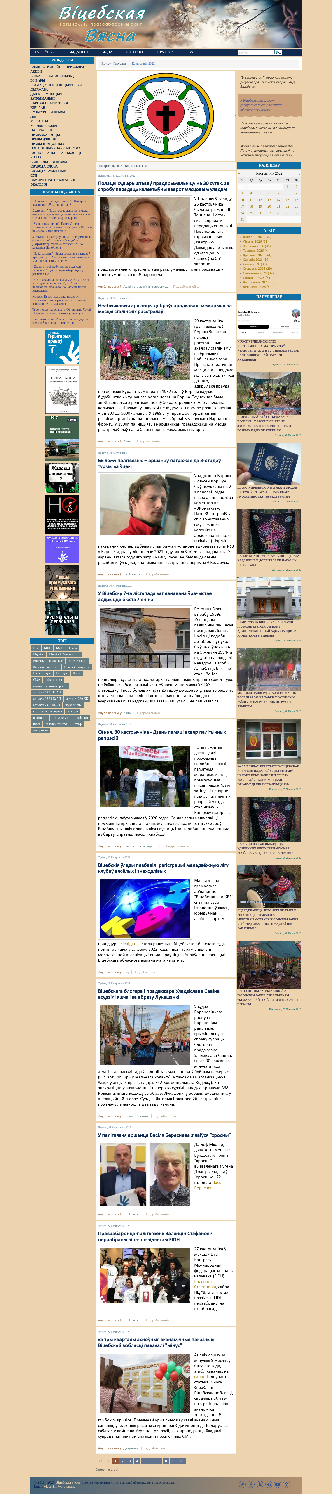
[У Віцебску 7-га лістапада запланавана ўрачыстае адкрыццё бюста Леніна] (145, 637)
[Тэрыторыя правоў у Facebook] (62, 347)
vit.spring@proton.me (59, 1486)
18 (251, 206)
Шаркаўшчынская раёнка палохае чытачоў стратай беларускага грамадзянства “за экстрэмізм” (267, 492)
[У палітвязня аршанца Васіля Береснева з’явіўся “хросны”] (145, 1174)
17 (242, 206)
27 (269, 213)
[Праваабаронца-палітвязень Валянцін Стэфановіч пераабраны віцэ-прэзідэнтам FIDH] (145, 1275)
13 (269, 200)
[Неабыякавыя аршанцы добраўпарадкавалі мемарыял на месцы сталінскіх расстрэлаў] (145, 350)
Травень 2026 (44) (257, 251)
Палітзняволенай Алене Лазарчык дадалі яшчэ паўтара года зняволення (60, 320)
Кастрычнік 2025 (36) (259, 282)
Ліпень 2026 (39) (256, 241)
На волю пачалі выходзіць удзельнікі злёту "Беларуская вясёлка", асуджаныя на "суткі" (265, 848)
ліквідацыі (130, 944)
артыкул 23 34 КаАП (47, 698)
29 (287, 213)
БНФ (47, 648)
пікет (36, 724)
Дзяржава (131, 1448)
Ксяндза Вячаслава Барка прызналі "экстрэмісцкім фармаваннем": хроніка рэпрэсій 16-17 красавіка (59, 300)
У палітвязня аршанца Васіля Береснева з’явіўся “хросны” (164, 1135)
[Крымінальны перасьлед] (62, 618)
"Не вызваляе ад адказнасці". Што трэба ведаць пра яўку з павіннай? (59, 202)
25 (251, 213)
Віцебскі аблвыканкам (64, 654)
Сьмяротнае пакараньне (142, 846)
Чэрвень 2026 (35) (257, 246)
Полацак (62, 673)
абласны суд (54, 679)
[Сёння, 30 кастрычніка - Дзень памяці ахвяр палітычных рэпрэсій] (145, 776)
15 (287, 200)
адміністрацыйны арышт (50, 686)
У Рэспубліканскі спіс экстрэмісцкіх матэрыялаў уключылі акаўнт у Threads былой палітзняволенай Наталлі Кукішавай (268, 350)
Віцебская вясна (68, 1482)
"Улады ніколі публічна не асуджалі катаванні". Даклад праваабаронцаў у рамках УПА (57, 270)
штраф (77, 724)
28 (278, 213)
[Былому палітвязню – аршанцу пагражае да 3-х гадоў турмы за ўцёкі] (145, 504)
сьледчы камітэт (56, 724)
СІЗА (36, 679)
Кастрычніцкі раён (45, 667)
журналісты (73, 705)
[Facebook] (251, 1484)
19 (260, 206)
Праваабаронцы (136, 1116)
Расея (76, 673)
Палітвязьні (132, 574)
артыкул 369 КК (77, 698)
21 (278, 206)
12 (260, 200)
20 (269, 206)
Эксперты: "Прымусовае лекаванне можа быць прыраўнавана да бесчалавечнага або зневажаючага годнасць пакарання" (61, 214)
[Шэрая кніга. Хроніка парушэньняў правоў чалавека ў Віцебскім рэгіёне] (62, 390)
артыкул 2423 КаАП (46, 705)
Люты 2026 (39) (255, 264)
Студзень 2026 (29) (257, 269)
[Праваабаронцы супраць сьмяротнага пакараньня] (62, 514)
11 (251, 200)
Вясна (110, 35)
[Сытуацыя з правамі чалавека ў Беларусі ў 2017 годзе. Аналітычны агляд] (62, 549)
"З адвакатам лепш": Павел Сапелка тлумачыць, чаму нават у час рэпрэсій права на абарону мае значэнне (62, 227)
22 (287, 206)
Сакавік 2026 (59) (256, 260)
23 (296, 206)
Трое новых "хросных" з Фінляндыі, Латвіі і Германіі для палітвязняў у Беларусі (61, 311)
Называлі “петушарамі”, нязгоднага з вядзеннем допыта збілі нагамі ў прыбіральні (268, 560)
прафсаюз (81, 717)
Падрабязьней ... (186, 286)
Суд (126, 972)
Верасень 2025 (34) (258, 287)
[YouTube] (277, 1484)
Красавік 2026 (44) (257, 255)
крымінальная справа (47, 711)
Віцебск (38, 654)
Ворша (72, 648)
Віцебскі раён (78, 660)
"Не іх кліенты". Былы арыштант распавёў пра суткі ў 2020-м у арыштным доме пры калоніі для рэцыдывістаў (61, 257)
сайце (200, 1377)
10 (242, 200)
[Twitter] (260, 1484)
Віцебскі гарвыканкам (48, 660)
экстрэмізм (40, 730)
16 (296, 200)
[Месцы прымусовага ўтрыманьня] (62, 582)
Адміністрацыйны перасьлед (145, 286)
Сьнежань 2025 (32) (258, 273)
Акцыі (127, 441)
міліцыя (72, 711)
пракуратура (61, 717)
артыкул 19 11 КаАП (47, 692)
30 (296, 213)
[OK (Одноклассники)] (286, 1484)
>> (181, 1461)
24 (242, 213)
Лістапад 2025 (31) (257, 278)
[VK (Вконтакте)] (269, 1484)
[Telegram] (242, 1484)
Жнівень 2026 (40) (257, 237)
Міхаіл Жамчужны (76, 667)
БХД (59, 648)
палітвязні (40, 717)
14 (278, 200)
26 (260, 213)
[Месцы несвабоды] (62, 438)
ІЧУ (36, 648)
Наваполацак (42, 673)
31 (242, 219)
